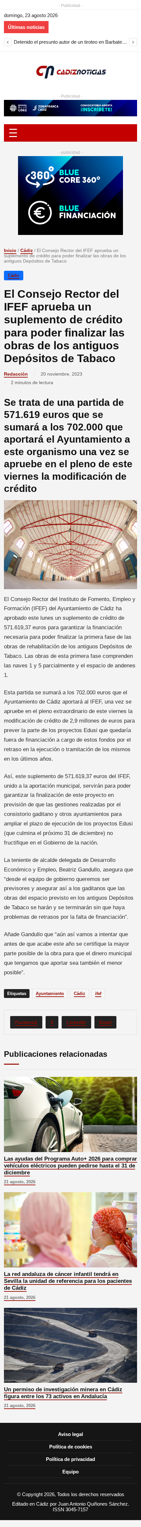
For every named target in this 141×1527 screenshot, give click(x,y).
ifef (98, 993)
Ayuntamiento (50, 993)
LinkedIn (76, 1022)
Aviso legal (70, 1434)
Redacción (16, 374)
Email (105, 1022)
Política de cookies (70, 1446)
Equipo (70, 1471)
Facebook (26, 1022)
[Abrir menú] (70, 133)
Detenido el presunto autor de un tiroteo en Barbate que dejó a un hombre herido (70, 42)
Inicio (10, 250)
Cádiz (26, 250)
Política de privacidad (70, 1459)
